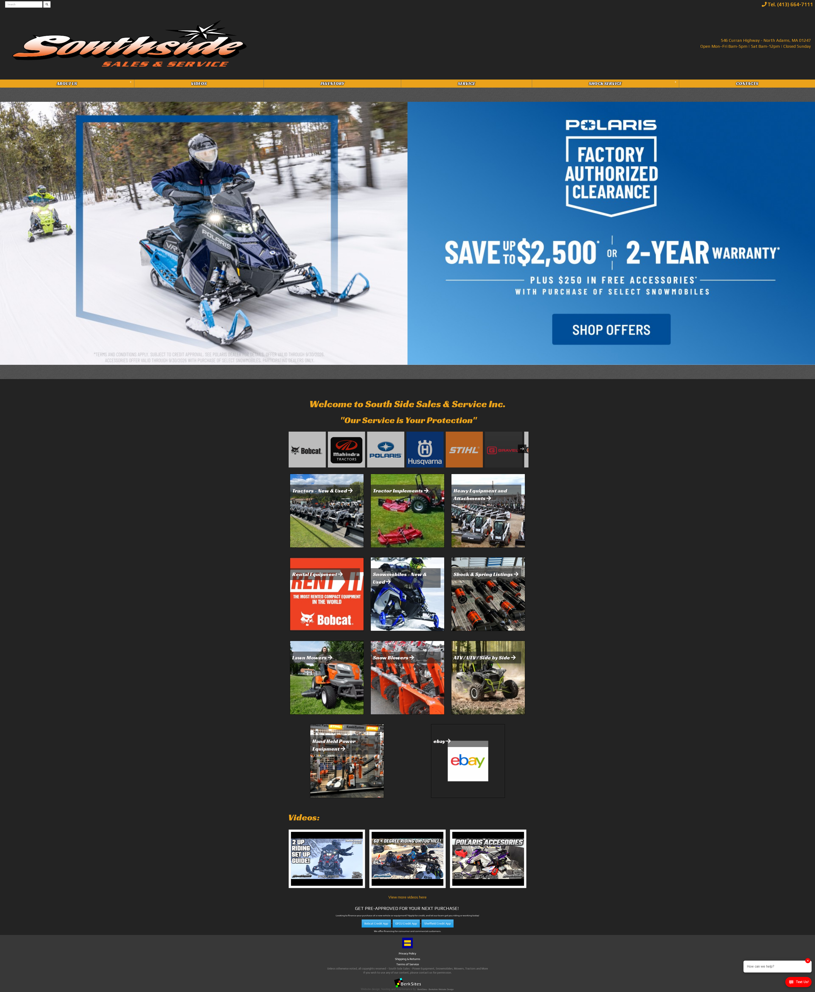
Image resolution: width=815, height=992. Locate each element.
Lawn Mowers (310, 657)
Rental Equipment (315, 574)
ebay (439, 741)
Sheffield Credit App (437, 923)
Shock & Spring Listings (484, 574)
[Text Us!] (798, 983)
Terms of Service (407, 964)
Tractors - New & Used (320, 490)
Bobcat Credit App (376, 923)
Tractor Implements (398, 490)
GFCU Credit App (406, 923)
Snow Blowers (391, 657)
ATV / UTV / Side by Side (482, 657)
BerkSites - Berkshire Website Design (435, 989)
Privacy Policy (407, 953)
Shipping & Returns (407, 959)
